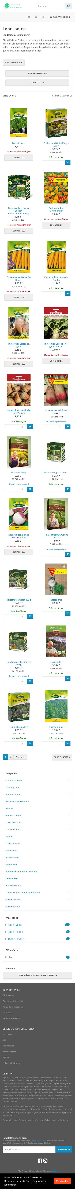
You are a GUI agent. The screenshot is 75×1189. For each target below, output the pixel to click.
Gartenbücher (12, 906)
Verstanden (62, 1181)
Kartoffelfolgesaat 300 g (18, 599)
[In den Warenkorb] (67, 162)
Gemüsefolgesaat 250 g (56, 472)
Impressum (8, 1034)
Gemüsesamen (13, 815)
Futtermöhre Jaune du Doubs (56, 278)
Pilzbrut (9, 808)
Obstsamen (11, 850)
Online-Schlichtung (11, 1063)
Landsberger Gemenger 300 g (18, 663)
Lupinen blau (56, 726)
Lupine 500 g (56, 661)
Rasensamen (12, 857)
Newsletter (7, 1012)
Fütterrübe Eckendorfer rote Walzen (18, 411)
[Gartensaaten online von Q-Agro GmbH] (12, 6)
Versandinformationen (13, 1006)
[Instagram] (45, 1160)
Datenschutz (8, 1045)
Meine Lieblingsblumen (17, 801)
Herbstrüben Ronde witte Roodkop (18, 536)
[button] (37, 80)
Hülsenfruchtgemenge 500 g (56, 536)
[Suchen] (68, 6)
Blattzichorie (18, 143)
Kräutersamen (12, 829)
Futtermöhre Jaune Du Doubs (19, 278)
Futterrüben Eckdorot (56, 410)
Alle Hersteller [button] (36, 73)
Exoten (9, 836)
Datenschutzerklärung (38, 1140)
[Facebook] (40, 1160)
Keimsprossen (12, 843)
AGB (4, 1040)
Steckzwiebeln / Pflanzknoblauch (22, 892)
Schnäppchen (12, 787)
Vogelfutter (11, 864)
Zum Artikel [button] (19, 157)
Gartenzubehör (13, 899)
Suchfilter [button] (37, 82)
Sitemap (6, 1057)
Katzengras (56, 599)
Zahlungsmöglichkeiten (13, 1001)
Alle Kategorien (60, 16)
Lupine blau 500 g (19, 726)
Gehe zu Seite (61, 757)
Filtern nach (13, 62)
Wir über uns (8, 995)
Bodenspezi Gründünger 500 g (56, 144)
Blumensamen (13, 794)
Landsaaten (11, 878)
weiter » (20, 756)
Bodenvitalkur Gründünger (56, 209)
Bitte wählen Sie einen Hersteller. (37, 975)
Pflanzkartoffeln (13, 885)
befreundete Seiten (11, 1018)
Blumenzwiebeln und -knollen (21, 871)
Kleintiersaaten (13, 822)
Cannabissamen (13, 780)
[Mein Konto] (36, 17)
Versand (54, 1171)
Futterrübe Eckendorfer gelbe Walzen (56, 345)
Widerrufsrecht (9, 1051)
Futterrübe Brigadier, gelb (18, 345)
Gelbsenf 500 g (18, 472)
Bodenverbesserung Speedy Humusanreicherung (18, 210)
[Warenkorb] (28, 17)
